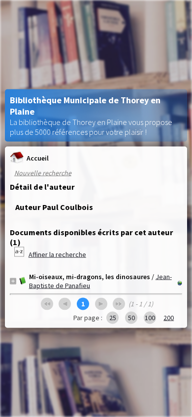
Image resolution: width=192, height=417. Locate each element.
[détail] (13, 281)
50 (131, 317)
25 (112, 317)
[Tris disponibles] (20, 254)
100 (150, 317)
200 (168, 317)
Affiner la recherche (57, 254)
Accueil (38, 157)
